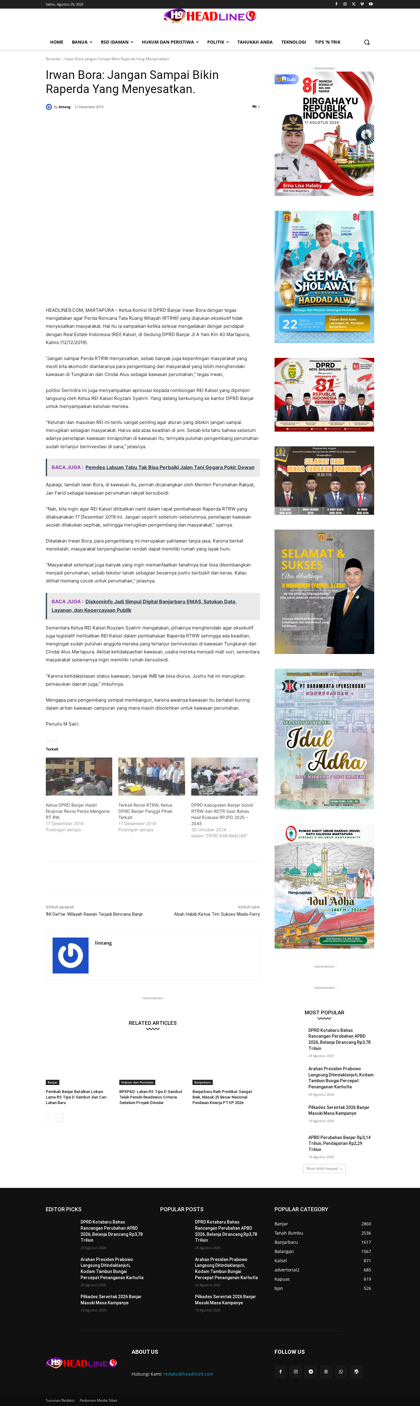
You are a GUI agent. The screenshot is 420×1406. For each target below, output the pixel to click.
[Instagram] (345, 4)
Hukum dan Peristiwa (137, 1082)
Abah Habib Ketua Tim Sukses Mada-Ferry (217, 914)
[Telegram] (311, 1372)
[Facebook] (336, 4)
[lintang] (50, 107)
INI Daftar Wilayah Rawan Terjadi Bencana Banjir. (95, 914)
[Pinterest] (120, 122)
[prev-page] (49, 1118)
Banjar (52, 1082)
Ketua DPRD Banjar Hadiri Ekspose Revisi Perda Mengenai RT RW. (78, 811)
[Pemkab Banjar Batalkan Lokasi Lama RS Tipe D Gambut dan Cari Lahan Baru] (79, 1061)
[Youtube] (370, 4)
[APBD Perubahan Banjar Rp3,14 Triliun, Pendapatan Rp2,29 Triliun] (289, 1145)
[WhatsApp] (134, 122)
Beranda (53, 58)
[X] (353, 4)
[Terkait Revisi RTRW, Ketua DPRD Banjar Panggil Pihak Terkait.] (151, 777)
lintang (64, 106)
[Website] (326, 1372)
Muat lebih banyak (322, 1168)
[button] (366, 42)
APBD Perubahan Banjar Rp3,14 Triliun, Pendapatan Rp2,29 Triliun (339, 1143)
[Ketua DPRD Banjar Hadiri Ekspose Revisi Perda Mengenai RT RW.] (79, 777)
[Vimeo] (362, 4)
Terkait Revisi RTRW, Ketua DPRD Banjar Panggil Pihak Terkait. (145, 811)
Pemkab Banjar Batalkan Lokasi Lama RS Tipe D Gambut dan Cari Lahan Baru (76, 1097)
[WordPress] (356, 1372)
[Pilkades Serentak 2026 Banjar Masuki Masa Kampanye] (289, 1115)
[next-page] (59, 1118)
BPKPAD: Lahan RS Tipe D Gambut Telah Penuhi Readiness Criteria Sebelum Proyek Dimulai (150, 1097)
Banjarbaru (202, 1082)
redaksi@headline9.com (188, 1374)
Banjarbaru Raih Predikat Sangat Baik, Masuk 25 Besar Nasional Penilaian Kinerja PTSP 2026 (222, 1097)
